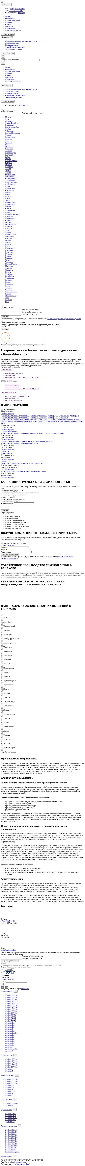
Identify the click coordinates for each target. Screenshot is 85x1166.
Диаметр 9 (49, 441)
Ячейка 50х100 (11, 1146)
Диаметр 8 (41, 441)
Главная (8, 16)
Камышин (9, 216)
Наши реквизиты (11, 45)
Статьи (8, 24)
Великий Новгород (12, 214)
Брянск (8, 159)
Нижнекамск (10, 188)
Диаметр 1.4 (5, 461)
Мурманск (9, 147)
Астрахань (9, 121)
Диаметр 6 (23, 441)
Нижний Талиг (11, 292)
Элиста (8, 173)
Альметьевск (10, 210)
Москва (8, 192)
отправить (5, 316)
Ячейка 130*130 (69, 420)
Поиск (3, 981)
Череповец (9, 262)
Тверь (7, 200)
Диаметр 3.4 (24, 418)
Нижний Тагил (11, 264)
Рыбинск (8, 165)
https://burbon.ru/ (20, 1162)
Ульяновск (9, 270)
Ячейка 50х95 (10, 1150)
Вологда (8, 256)
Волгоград (9, 252)
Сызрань (8, 163)
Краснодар (9, 228)
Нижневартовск (11, 161)
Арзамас (8, 151)
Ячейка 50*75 (40, 463)
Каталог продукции (12, 20)
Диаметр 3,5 (74, 416)
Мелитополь (10, 177)
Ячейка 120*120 (44, 420)
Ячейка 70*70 (10, 1021)
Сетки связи (35, 471)
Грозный (8, 143)
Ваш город (26, 113)
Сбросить (5, 510)
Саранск (8, 268)
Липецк (8, 169)
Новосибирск (10, 204)
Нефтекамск (9, 248)
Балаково (8, 280)
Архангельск (10, 181)
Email (24, 314)
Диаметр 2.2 (15, 416)
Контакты (9, 26)
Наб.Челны (9, 276)
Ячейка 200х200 (11, 1138)
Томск (7, 260)
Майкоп (8, 206)
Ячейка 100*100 (7, 420)
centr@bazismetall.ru (17, 9)
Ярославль (9, 167)
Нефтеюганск (10, 218)
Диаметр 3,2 (42, 416)
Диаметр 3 (34, 416)
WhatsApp (21, 13)
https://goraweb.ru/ (23, 1164)
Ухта (7, 298)
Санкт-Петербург (11, 123)
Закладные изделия (8, 471)
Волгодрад (9, 284)
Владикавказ (10, 185)
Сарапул (8, 238)
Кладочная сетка (7, 991)
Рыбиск (8, 240)
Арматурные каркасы (9, 1126)
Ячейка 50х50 (10, 1148)
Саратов (8, 208)
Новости (8, 22)
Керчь (7, 157)
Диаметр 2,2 (5, 416)
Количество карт (7, 503)
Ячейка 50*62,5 (28, 463)
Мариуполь (9, 236)
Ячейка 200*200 (39, 422)
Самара (8, 294)
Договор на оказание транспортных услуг (21, 41)
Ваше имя (4, 547)
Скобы (43, 471)
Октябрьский (10, 175)
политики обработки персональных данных (64, 319)
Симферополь (10, 179)
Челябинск (9, 290)
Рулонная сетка (6, 1110)
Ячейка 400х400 (11, 1144)
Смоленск (9, 149)
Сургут (8, 220)
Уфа (6, 141)
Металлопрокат (7, 1156)
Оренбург (9, 274)
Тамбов (8, 129)
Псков (7, 282)
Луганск (8, 139)
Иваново (8, 300)
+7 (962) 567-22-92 (16, 11)
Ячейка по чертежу (12, 1152)
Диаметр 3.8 (34, 418)
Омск (7, 145)
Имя (23, 310)
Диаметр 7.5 (32, 441)
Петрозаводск (10, 153)
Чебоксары (9, 131)
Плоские (27, 471)
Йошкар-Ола (10, 137)
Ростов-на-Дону (11, 224)
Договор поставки (12, 43)
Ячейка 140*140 (32, 433)
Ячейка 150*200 (26, 422)
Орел (7, 302)
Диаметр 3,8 (5, 418)
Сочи (7, 119)
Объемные (20, 471)
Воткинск (9, 196)
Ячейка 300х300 (11, 1142)
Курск (7, 198)
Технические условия (13, 49)
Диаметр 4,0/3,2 (54, 418)
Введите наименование (10, 60)
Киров (7, 286)
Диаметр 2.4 (24, 416)
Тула (7, 230)
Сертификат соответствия (15, 47)
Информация (10, 28)
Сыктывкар (9, 190)
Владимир (9, 155)
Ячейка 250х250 (11, 1140)
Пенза (7, 246)
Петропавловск (11, 183)
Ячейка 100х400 (11, 1132)
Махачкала (9, 266)
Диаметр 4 (43, 418)
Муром (8, 117)
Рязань (7, 194)
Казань (8, 186)
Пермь (7, 212)
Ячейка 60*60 (61, 422)
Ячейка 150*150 (14, 422)
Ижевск (8, 272)
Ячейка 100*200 (20, 420)
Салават (8, 135)
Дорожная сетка (7, 1055)
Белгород (8, 222)
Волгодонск (9, 125)
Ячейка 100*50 (31, 420)
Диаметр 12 (14, 441)
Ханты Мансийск (12, 127)
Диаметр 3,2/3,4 (54, 416)
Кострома (9, 258)
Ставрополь (9, 250)
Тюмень (8, 171)
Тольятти (8, 288)
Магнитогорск (10, 296)
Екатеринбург (10, 202)
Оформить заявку (8, 842)
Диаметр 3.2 (15, 418)
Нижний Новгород (12, 133)
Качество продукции (13, 30)
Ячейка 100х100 (11, 1130)
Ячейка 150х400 (11, 1136)
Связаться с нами (8, 34)
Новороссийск (10, 234)
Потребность (6, 552)
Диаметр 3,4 (64, 416)
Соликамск (9, 278)
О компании (10, 18)
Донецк (8, 232)
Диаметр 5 (64, 418)
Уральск (8, 242)
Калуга (8, 244)
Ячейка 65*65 (72, 422)
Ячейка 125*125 (56, 420)
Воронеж (8, 226)
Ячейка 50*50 (50, 422)
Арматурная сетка (7, 1075)
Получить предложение (10, 554)
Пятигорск (9, 254)
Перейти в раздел (7, 414)
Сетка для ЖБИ (7, 1099)
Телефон (25, 312)
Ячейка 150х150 (11, 1134)
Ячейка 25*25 (6, 463)
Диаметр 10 (5, 441)
